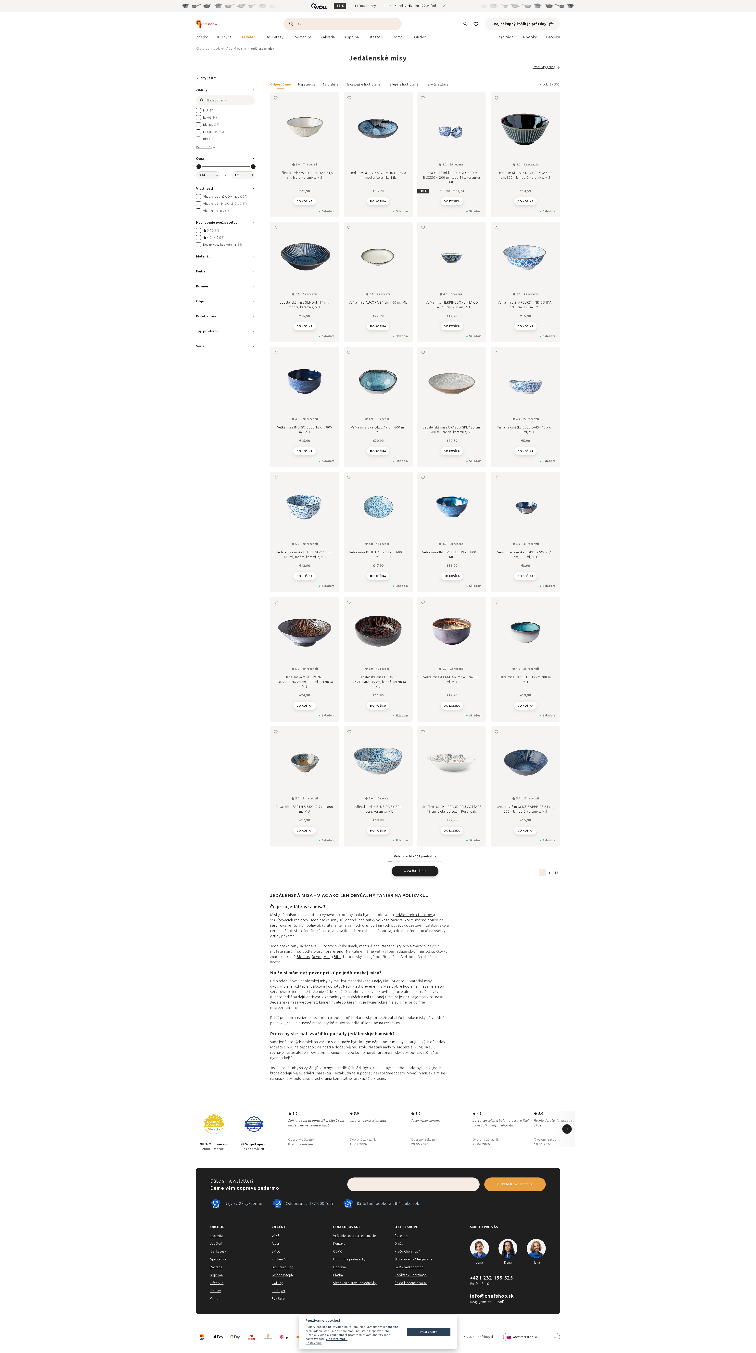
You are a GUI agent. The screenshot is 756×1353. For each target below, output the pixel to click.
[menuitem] (202, 38)
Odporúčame (280, 84)
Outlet (215, 1299)
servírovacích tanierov (289, 920)
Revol (317, 957)
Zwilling (277, 1283)
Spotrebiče (218, 1259)
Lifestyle (216, 1283)
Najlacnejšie (307, 84)
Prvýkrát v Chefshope (411, 1275)
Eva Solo (278, 1299)
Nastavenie (314, 1343)
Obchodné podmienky (349, 1259)
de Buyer (278, 1291)
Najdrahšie (330, 84)
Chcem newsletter (515, 1184)
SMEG (276, 1251)
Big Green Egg (282, 1267)
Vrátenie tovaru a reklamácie (354, 1236)
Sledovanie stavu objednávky (355, 1283)
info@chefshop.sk (492, 1296)
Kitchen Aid (280, 1259)
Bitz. (337, 957)
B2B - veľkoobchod (409, 1267)
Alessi (276, 1243)
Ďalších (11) (204, 147)
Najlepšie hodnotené (402, 84)
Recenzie (401, 1236)
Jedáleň (216, 1243)
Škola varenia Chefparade (414, 1259)
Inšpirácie (505, 37)
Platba (338, 1275)
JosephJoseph (282, 1275)
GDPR (337, 1251)
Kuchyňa (216, 1236)
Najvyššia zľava (436, 84)
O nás (399, 1243)
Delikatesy (218, 1251)
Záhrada (216, 1267)
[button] (415, 85)
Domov (215, 1291)
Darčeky (553, 37)
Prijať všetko (428, 1331)
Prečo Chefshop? (407, 1251)
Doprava (339, 1267)
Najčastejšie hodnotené (363, 84)
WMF (275, 1236)
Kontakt (339, 1243)
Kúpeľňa (216, 1275)
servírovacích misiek (415, 1073)
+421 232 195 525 (491, 1278)
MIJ (326, 957)
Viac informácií (336, 1338)
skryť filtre (209, 78)
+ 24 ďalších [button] (415, 871)
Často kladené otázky (411, 1283)
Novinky (529, 37)
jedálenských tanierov (414, 915)
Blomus (303, 957)
